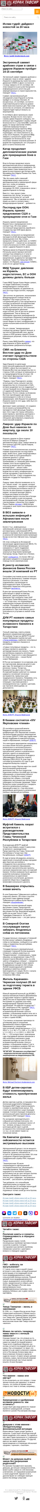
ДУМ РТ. (32, 740)
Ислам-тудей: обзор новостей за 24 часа (19, 1198)
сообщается (13, 557)
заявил (28, 341)
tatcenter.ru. (16, 588)
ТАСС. (13, 93)
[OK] (20, 1213)
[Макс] (31, 1213)
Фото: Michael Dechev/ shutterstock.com (19, 1082)
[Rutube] (4, 1213)
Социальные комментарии (15, 1219)
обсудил (18, 504)
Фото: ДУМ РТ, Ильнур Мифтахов (16, 715)
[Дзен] (25, 1213)
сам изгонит (25, 262)
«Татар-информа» (10, 640)
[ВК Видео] (36, 1213)
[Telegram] (15, 1213)
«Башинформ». (17, 902)
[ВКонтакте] (9, 1213)
